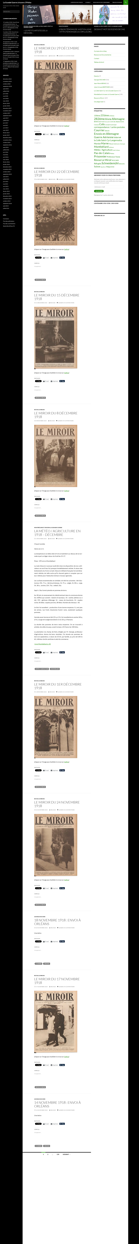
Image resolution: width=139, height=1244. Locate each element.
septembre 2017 (7, 115)
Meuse (111, 144)
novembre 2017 (7, 110)
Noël (114, 150)
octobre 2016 (6, 142)
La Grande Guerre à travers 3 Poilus (17, 2)
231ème (105, 115)
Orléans (46, 963)
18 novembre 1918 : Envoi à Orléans (57, 922)
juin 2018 (5, 93)
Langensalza (116, 140)
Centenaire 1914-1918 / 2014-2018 (106, 203)
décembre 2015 (7, 167)
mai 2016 (5, 154)
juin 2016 (5, 152)
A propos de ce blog (77, 2)
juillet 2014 (6, 208)
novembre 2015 (7, 169)
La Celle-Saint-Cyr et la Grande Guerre (110, 26)
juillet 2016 (6, 150)
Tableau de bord (117, 2)
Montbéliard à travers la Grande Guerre (48, 527)
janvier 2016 (6, 164)
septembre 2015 (7, 174)
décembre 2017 (7, 108)
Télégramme (110, 167)
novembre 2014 (7, 198)
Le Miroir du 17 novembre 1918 (57, 981)
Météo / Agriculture (42, 669)
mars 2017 (6, 130)
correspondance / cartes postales (109, 127)
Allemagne (118, 119)
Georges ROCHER (33, 26)
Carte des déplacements (117, 121)
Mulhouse (111, 147)
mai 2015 (5, 184)
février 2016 (6, 162)
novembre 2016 (7, 140)
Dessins (26, 26)
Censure (96, 125)
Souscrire (99, 191)
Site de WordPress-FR (9, 226)
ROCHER (115, 160)
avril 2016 (5, 157)
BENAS (96, 121)
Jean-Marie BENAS (100, 83)
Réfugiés (97, 163)
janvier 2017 (6, 135)
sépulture (103, 167)
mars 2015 (6, 189)
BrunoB (52, 56)
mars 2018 (6, 101)
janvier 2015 (6, 193)
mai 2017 (5, 125)
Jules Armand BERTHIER (102, 87)
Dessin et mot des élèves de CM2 (109, 29)
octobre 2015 (6, 171)
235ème (111, 116)
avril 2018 (5, 98)
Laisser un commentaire (66, 56)
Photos (112, 153)
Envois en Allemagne (106, 133)
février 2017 (6, 132)
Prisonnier (100, 156)
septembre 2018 (7, 86)
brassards (107, 121)
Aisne (108, 118)
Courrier (38, 963)
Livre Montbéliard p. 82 (42, 644)
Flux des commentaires (9, 223)
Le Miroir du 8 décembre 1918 (56, 415)
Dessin (107, 131)
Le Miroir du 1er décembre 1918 (58, 686)
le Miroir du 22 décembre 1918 (56, 173)
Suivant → (67, 1154)
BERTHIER (102, 121)
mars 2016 (6, 159)
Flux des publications (8, 221)
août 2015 (6, 176)
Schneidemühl (110, 163)
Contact (88, 2)
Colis (102, 124)
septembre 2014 (7, 203)
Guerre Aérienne (103, 137)
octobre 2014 (6, 201)
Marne (105, 143)
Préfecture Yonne (113, 157)
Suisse (97, 166)
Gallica (66, 126)
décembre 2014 (7, 196)
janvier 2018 (6, 106)
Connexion (6, 218)
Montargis (122, 144)
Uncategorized (63, 26)
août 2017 (6, 118)
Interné (117, 137)
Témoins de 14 (99, 215)
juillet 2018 (6, 91)
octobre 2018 (6, 84)
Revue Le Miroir (39, 44)
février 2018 (6, 103)
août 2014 (6, 206)
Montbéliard (55, 669)
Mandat (97, 143)
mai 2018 (5, 96)
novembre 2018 (7, 81)
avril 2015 (5, 186)
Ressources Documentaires (101, 2)
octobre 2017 (6, 113)
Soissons (122, 164)
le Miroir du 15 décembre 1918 (56, 297)
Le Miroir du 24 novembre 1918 (57, 804)
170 (58, 1154)
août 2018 (6, 89)
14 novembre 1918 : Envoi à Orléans (57, 1104)
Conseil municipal (110, 125)
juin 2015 (5, 181)
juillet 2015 (6, 179)
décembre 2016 (7, 137)
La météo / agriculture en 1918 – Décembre (57, 533)
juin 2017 (5, 123)
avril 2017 (5, 128)
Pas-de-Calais (102, 152)
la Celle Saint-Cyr (102, 140)
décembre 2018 (7, 79)
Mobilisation (116, 144)
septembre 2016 (7, 145)
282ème (99, 119)
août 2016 (6, 147)
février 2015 (6, 191)
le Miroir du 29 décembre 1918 (56, 50)
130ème (97, 116)
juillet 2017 (6, 120)
